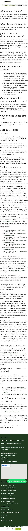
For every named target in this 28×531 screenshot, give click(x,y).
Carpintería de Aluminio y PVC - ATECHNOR (12, 440)
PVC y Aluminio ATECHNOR (8, 5)
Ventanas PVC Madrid (8, 485)
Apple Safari (22, 389)
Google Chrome (23, 387)
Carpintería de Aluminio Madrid (10, 504)
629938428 (14, 461)
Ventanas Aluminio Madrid (9, 488)
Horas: (2, 452)
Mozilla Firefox (23, 394)
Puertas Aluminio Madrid (9, 496)
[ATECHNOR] (7, 2)
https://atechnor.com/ (8, 218)
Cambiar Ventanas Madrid (9, 490)
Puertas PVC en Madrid (8, 493)
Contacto (5, 515)
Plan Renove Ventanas (8, 501)
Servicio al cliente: (6, 461)
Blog (4, 518)
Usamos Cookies (10, 528)
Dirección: (3, 446)
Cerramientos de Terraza (9, 498)
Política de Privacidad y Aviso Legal (11, 512)
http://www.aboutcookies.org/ (12, 412)
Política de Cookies (7, 510)
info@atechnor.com (16, 443)
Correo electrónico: (6, 443)
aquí (6, 183)
